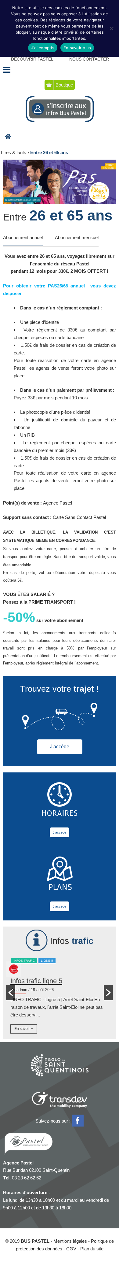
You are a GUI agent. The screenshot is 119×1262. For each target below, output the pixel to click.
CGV (71, 1248)
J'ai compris (42, 47)
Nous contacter (89, 59)
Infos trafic (24, 960)
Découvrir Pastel (32, 59)
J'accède (59, 746)
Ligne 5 (47, 960)
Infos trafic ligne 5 (36, 981)
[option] (59, 996)
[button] (10, 992)
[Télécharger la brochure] (59, 182)
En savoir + (23, 1029)
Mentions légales (70, 1241)
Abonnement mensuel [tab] (77, 237)
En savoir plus (77, 47)
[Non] (111, 28)
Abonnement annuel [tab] (23, 237)
